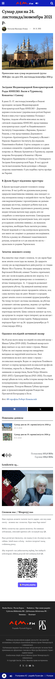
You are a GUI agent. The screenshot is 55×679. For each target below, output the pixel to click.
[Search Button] (52, 3)
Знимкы (22, 615)
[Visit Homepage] (24, 3)
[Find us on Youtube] (30, 665)
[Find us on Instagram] (27, 665)
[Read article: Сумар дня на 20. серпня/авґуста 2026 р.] (7, 427)
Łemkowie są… (10, 464)
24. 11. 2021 (37, 29)
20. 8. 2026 (18, 428)
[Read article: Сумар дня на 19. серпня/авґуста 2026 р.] (7, 436)
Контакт (32, 615)
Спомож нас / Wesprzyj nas (17, 512)
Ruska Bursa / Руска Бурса (13, 608)
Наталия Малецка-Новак (17, 29)
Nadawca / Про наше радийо (38, 608)
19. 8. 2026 (18, 438)
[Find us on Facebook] (20, 665)
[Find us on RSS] (33, 665)
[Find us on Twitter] (23, 665)
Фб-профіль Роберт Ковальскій (22, 399)
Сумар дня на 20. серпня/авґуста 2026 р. (32, 425)
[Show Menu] (3, 3)
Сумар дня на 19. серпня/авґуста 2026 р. (32, 434)
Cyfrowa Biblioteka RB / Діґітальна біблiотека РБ (26, 611)
